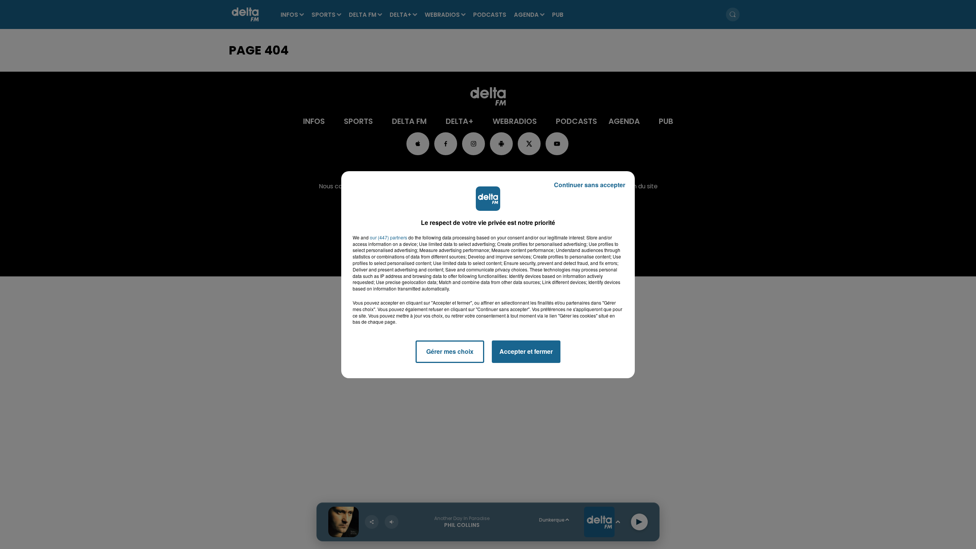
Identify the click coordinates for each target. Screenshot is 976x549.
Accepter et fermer (526, 351)
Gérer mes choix (450, 351)
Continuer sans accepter (589, 184)
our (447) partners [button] (388, 237)
